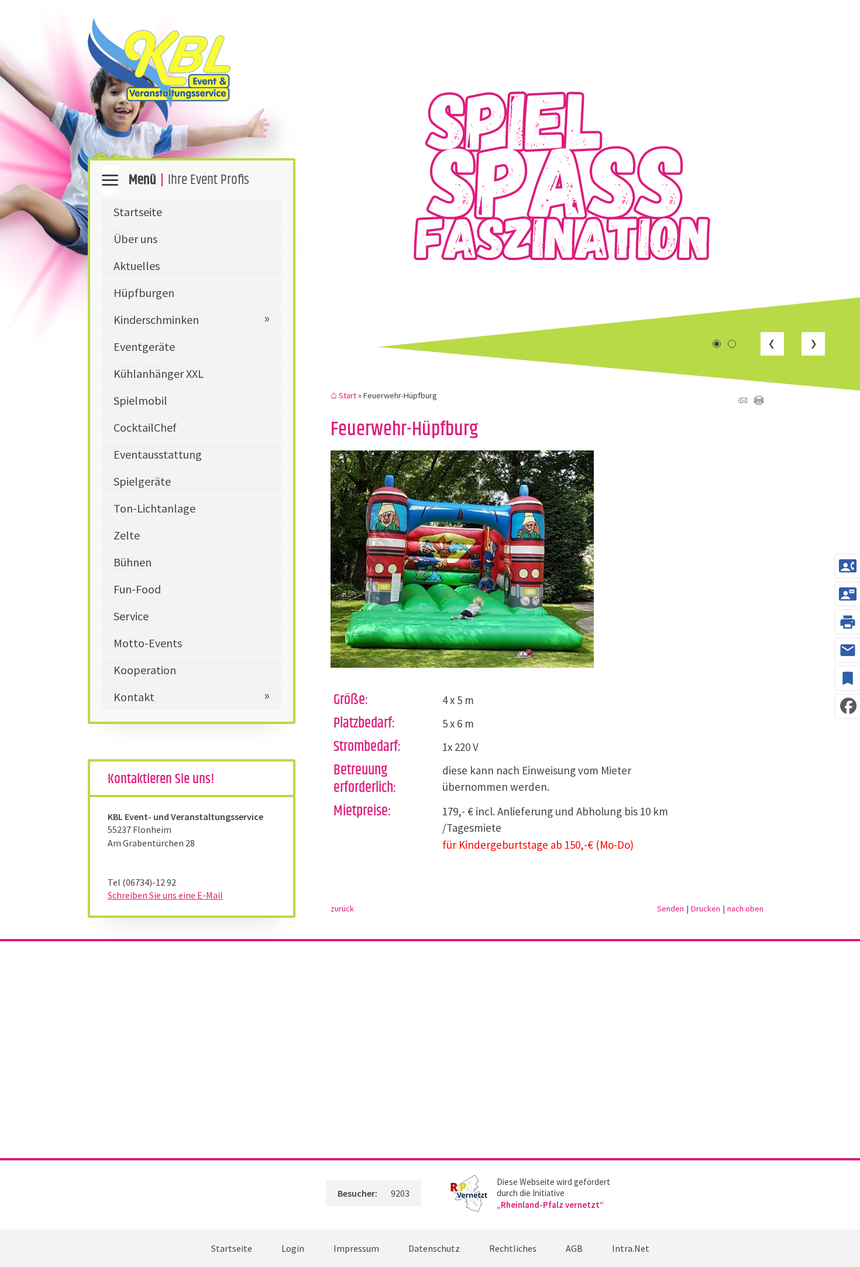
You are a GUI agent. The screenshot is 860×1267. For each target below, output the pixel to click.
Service (131, 616)
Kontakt (133, 696)
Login (292, 1248)
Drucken (705, 908)
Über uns (135, 238)
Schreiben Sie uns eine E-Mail (165, 895)
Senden (670, 908)
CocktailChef (145, 427)
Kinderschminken (156, 319)
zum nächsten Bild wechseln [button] (813, 344)
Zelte (126, 535)
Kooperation (144, 669)
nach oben (745, 908)
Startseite (137, 211)
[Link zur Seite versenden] (742, 401)
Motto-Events (147, 643)
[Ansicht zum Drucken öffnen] (758, 401)
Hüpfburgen (143, 292)
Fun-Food (137, 589)
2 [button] (732, 344)
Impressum (356, 1248)
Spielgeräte (142, 481)
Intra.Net (630, 1248)
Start (347, 396)
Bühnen (132, 562)
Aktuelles (136, 265)
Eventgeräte (144, 346)
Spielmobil (140, 400)
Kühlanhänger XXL (158, 373)
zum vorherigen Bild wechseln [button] (772, 344)
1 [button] (717, 344)
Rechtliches (512, 1248)
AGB (574, 1248)
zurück (342, 908)
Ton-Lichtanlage (154, 508)
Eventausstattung (157, 454)
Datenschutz (434, 1248)
